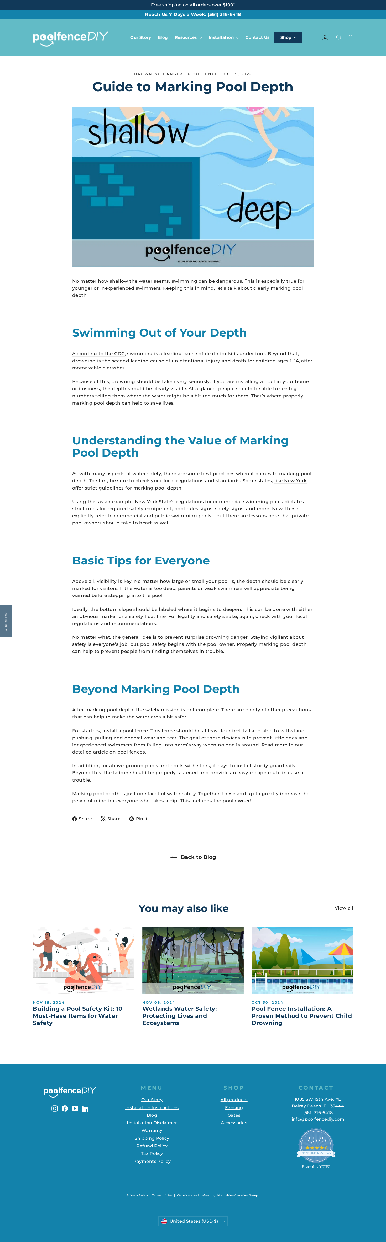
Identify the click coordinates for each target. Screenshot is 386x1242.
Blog (163, 37)
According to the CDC (98, 353)
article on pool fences (119, 752)
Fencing (234, 1107)
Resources (186, 37)
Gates (234, 1115)
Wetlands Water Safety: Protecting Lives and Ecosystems (179, 1015)
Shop (286, 37)
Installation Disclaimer (152, 1122)
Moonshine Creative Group (237, 1195)
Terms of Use (162, 1195)
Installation (222, 37)
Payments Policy (152, 1161)
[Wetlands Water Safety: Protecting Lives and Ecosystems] (193, 960)
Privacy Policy (137, 1195)
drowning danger (158, 74)
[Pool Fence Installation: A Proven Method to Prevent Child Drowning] (302, 960)
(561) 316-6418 (224, 14)
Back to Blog (197, 857)
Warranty (152, 1130)
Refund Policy (152, 1145)
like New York (290, 480)
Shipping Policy (152, 1138)
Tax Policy (152, 1153)
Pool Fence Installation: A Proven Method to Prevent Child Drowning (302, 1015)
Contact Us (257, 37)
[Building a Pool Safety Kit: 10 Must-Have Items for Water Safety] (83, 960)
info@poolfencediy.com (318, 1119)
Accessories (234, 1122)
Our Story (140, 37)
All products (234, 1099)
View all (344, 908)
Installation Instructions (152, 1107)
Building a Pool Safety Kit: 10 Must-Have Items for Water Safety (78, 1015)
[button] (6, 621)
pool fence (203, 74)
